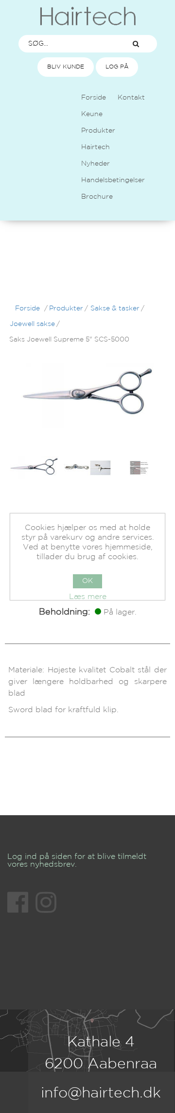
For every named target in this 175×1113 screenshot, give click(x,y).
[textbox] (67, 43)
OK (87, 581)
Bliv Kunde (65, 66)
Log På (116, 66)
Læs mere (87, 596)
